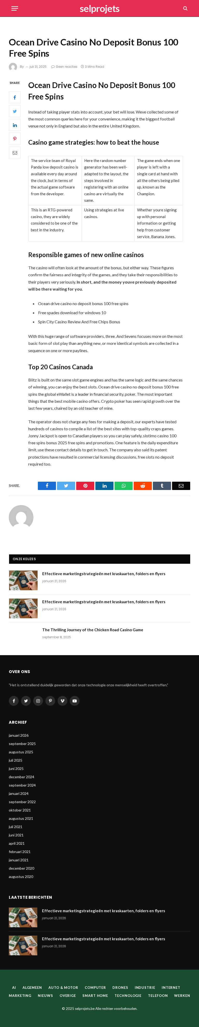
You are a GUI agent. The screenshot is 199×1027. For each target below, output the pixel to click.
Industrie (145, 987)
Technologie (128, 996)
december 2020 (21, 868)
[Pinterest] (15, 139)
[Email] (15, 152)
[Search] (185, 8)
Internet (171, 987)
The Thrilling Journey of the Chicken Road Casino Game (92, 629)
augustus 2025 (21, 752)
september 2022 (22, 802)
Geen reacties (66, 66)
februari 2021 (20, 851)
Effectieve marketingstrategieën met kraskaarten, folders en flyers (103, 573)
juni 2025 (16, 768)
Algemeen (32, 987)
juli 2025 (15, 760)
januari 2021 (19, 860)
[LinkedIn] (15, 125)
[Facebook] (15, 97)
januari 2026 (19, 735)
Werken (182, 996)
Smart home (95, 996)
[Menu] (14, 8)
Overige (68, 996)
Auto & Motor (63, 987)
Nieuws (45, 996)
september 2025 (22, 743)
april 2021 (17, 843)
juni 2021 (16, 835)
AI (14, 987)
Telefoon (158, 996)
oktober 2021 (20, 810)
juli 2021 (15, 826)
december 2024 (21, 777)
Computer (95, 987)
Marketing (20, 996)
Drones (120, 987)
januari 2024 (19, 793)
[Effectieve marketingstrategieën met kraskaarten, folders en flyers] (23, 580)
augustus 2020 (21, 876)
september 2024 (22, 785)
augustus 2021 (21, 818)
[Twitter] (15, 111)
